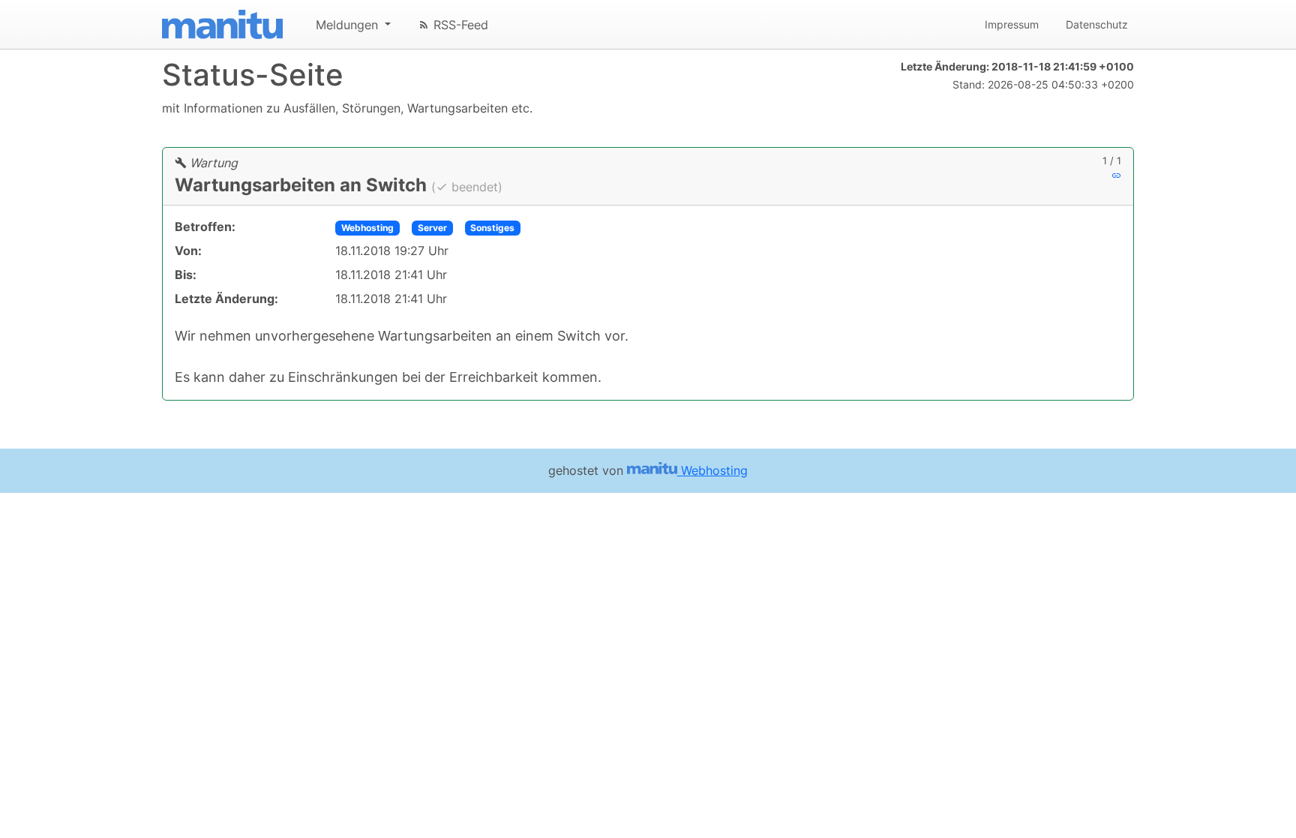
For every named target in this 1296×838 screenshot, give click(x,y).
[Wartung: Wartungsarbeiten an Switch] (1116, 176)
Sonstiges (492, 227)
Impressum (1012, 24)
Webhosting (367, 227)
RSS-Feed (459, 24)
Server (432, 227)
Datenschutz (1097, 24)
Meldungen (349, 24)
